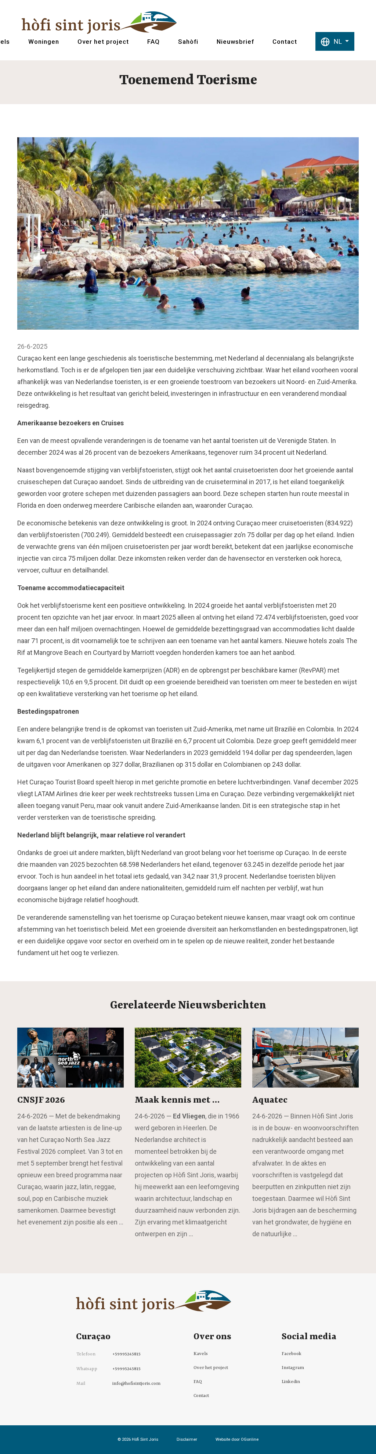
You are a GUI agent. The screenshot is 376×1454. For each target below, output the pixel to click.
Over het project (103, 41)
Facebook (291, 1354)
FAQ (153, 41)
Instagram (293, 1367)
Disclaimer (187, 1439)
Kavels (201, 1354)
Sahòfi (188, 41)
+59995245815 (126, 1354)
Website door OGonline (237, 1439)
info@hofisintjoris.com (136, 1383)
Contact (284, 41)
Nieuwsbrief (235, 41)
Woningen (43, 41)
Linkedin (291, 1381)
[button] (334, 41)
